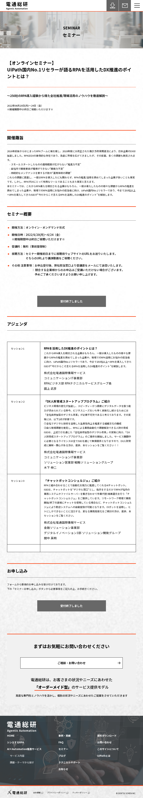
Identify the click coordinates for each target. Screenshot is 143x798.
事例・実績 (64, 735)
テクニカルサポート (69, 762)
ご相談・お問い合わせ (71, 663)
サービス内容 (17, 755)
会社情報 (37, 793)
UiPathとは (103, 755)
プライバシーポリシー (56, 793)
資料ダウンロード (107, 735)
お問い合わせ (104, 742)
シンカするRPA (15, 742)
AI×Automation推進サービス (24, 749)
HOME (11, 735)
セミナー (63, 749)
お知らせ (63, 769)
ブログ (62, 755)
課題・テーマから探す (22, 762)
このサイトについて (108, 749)
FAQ (60, 742)
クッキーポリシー (79, 793)
